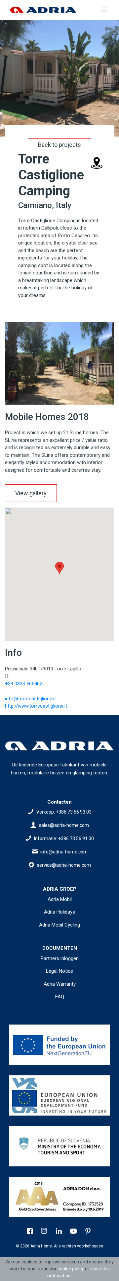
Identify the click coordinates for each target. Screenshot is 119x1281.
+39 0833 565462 (23, 684)
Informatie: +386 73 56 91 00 (64, 838)
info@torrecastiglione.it (30, 699)
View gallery (31, 493)
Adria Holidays (59, 912)
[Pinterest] (88, 1232)
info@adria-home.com (64, 851)
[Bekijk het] (59, 1045)
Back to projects (59, 144)
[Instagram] (45, 1232)
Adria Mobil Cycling (59, 925)
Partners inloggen (60, 958)
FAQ (59, 997)
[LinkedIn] (59, 1232)
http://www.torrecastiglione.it (36, 706)
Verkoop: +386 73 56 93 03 (64, 812)
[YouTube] (74, 1232)
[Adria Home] (43, 10)
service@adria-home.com (64, 865)
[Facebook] (30, 1232)
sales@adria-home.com (64, 825)
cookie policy (71, 1268)
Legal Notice (59, 971)
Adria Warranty (60, 984)
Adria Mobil (60, 899)
